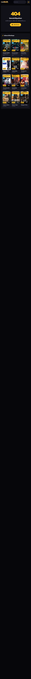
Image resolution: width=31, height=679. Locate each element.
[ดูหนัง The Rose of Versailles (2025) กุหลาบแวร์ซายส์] (24, 63)
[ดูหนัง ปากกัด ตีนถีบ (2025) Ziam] (15, 63)
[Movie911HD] (4, 2)
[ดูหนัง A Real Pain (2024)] (24, 45)
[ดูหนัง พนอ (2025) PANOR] (15, 80)
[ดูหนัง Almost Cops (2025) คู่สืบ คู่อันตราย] (15, 97)
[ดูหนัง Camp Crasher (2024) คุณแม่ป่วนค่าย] (6, 97)
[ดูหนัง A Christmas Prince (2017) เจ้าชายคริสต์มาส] (24, 80)
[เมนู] (28, 2)
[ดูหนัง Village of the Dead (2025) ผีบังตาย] (24, 97)
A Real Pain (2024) (23, 53)
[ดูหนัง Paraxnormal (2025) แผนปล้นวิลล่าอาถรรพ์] (15, 45)
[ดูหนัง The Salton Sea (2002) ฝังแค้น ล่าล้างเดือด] (6, 80)
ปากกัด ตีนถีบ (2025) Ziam (14, 71)
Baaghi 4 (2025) (6, 52)
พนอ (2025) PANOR (14, 88)
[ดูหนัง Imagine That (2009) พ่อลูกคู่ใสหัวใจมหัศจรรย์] (6, 63)
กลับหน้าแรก (16, 24)
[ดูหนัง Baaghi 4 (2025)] (6, 45)
